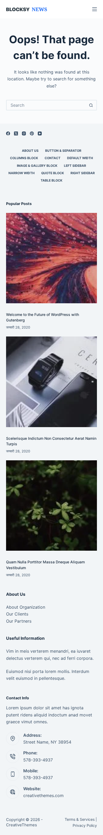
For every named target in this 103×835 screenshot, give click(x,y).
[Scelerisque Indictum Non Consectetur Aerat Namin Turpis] (51, 381)
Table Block (51, 180)
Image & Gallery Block (37, 166)
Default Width (80, 158)
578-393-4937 (38, 760)
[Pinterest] (32, 133)
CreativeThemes (21, 824)
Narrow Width (21, 173)
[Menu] (94, 9)
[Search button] (91, 105)
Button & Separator (63, 151)
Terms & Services (80, 819)
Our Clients (17, 614)
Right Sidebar (83, 173)
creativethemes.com (43, 795)
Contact (52, 158)
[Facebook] (8, 133)
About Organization (25, 607)
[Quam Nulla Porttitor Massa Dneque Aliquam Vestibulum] (51, 505)
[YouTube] (40, 133)
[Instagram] (24, 133)
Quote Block (52, 173)
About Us (30, 151)
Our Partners (18, 621)
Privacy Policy (85, 825)
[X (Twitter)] (16, 133)
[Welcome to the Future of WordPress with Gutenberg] (51, 258)
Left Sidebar (75, 166)
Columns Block (24, 158)
